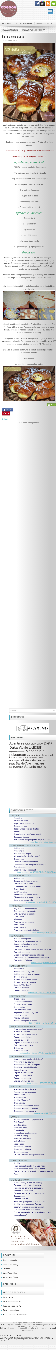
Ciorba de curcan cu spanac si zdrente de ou (32, 949)
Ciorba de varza (20, 1070)
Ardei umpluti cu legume (24, 971)
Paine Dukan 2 (20, 927)
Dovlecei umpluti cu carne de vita (27, 886)
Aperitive (15, 743)
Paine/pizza (15, 760)
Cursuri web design (11, 1264)
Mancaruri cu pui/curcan (28, 753)
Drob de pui (18, 1048)
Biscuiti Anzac (19, 1196)
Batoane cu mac (20, 826)
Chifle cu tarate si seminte (24, 914)
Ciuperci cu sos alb (22, 1040)
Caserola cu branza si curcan (26, 862)
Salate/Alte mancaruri (31, 763)
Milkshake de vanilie (22, 1138)
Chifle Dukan (19, 917)
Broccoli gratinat (20, 977)
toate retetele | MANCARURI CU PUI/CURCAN (36, 872)
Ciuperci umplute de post (24, 1081)
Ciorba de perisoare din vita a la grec (29, 955)
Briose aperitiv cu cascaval (25, 1111)
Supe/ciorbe (16, 766)
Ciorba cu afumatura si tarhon (26, 944)
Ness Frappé (19, 1144)
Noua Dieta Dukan (36, 758)
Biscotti (17, 832)
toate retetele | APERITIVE (45, 1113)
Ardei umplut (19, 848)
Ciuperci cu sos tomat (23, 1075)
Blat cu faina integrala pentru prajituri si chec (32, 840)
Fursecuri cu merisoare (23, 1191)
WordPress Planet (10, 1277)
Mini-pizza (18, 919)
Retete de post (32, 760)
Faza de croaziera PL (45, 23)
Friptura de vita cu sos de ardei (26, 895)
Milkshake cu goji (21, 1136)
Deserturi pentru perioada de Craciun (29, 1207)
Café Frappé (19, 1122)
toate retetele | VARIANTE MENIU (42, 993)
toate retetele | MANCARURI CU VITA (40, 902)
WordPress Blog (10, 1273)
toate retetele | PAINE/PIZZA (44, 932)
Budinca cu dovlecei (22, 1032)
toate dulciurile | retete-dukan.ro (43, 842)
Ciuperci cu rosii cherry (23, 1037)
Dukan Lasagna (20, 892)
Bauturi (26, 743)
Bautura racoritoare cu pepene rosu (28, 1119)
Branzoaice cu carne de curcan (26, 1106)
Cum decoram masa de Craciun (27, 1210)
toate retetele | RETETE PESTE (42, 1023)
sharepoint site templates (41, 1337)
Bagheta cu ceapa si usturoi (25, 908)
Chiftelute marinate (21, 988)
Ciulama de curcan (21, 990)
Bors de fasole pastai (22, 939)
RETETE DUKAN (14, 1335)
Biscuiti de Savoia (21, 837)
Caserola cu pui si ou (22, 867)
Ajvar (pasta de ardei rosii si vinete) (28, 1029)
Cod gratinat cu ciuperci (23, 1004)
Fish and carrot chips (22, 1010)
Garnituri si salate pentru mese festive (29, 1169)
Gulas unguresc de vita (23, 900)
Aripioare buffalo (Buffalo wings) (27, 856)
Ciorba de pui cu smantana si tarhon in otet (31, 958)
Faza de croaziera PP (24, 23)
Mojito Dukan (19, 1141)
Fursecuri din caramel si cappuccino (29, 1188)
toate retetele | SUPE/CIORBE (43, 963)
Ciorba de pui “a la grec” (23, 960)
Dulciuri (5, 419)
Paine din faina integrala (24, 922)
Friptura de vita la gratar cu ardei (27, 897)
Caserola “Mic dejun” (22, 985)
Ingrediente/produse (17, 752)
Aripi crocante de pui (22, 854)
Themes (6, 1269)
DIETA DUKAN (37, 744)
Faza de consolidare (10, 29)
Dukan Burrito (19, 889)
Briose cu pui (19, 859)
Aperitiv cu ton (20, 1097)
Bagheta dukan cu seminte (25, 911)
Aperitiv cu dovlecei (22, 1095)
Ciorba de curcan (21, 947)
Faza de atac (7, 23)
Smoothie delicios (21, 1152)
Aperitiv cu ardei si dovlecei (25, 1089)
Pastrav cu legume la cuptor (25, 1021)
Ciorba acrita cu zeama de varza (27, 941)
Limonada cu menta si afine (25, 1133)
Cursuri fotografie (10, 1260)
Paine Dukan (19, 925)
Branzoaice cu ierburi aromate (26, 1108)
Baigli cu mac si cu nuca (24, 823)
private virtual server (36, 1339)
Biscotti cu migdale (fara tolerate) (27, 834)
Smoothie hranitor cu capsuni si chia (29, 1155)
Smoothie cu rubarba (22, 1149)
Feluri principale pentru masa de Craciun (30, 1201)
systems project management (17, 1339)
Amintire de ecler (21, 821)
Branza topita (19, 1103)
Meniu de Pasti (23, 758)
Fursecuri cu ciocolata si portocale (28, 1185)
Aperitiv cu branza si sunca (25, 1092)
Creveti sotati (19, 1007)
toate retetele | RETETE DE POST (41, 1083)
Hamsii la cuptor (20, 1015)
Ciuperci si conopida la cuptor (26, 1043)
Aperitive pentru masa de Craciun (27, 1204)
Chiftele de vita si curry (23, 884)
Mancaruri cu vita (35, 755)
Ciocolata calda (20, 1125)
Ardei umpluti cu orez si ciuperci (27, 974)
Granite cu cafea (20, 1128)
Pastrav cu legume (21, 1018)
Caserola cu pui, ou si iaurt (25, 870)
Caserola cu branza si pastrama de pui (30, 864)
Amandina (18, 818)
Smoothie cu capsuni (22, 1147)
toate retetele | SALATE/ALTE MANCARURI (37, 1053)
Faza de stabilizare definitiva (33, 29)
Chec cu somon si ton (23, 1002)
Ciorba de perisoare (22, 952)
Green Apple (19, 1130)
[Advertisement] (29, 546)
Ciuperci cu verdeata (22, 1078)
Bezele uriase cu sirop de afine (26, 829)
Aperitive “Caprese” (22, 1100)
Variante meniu (35, 767)
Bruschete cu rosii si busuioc (26, 1067)
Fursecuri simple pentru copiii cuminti (29, 1193)
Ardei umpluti (19, 851)
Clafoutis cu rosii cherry (23, 1045)
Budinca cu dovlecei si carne (26, 881)
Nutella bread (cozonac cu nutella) (28, 1182)
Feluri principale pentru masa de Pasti (29, 1166)
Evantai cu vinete (21, 1051)
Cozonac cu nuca (21, 1199)
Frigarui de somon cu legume (26, 1012)
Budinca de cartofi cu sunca (25, 980)
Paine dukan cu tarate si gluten (26, 930)
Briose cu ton (19, 999)
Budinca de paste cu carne (25, 982)
